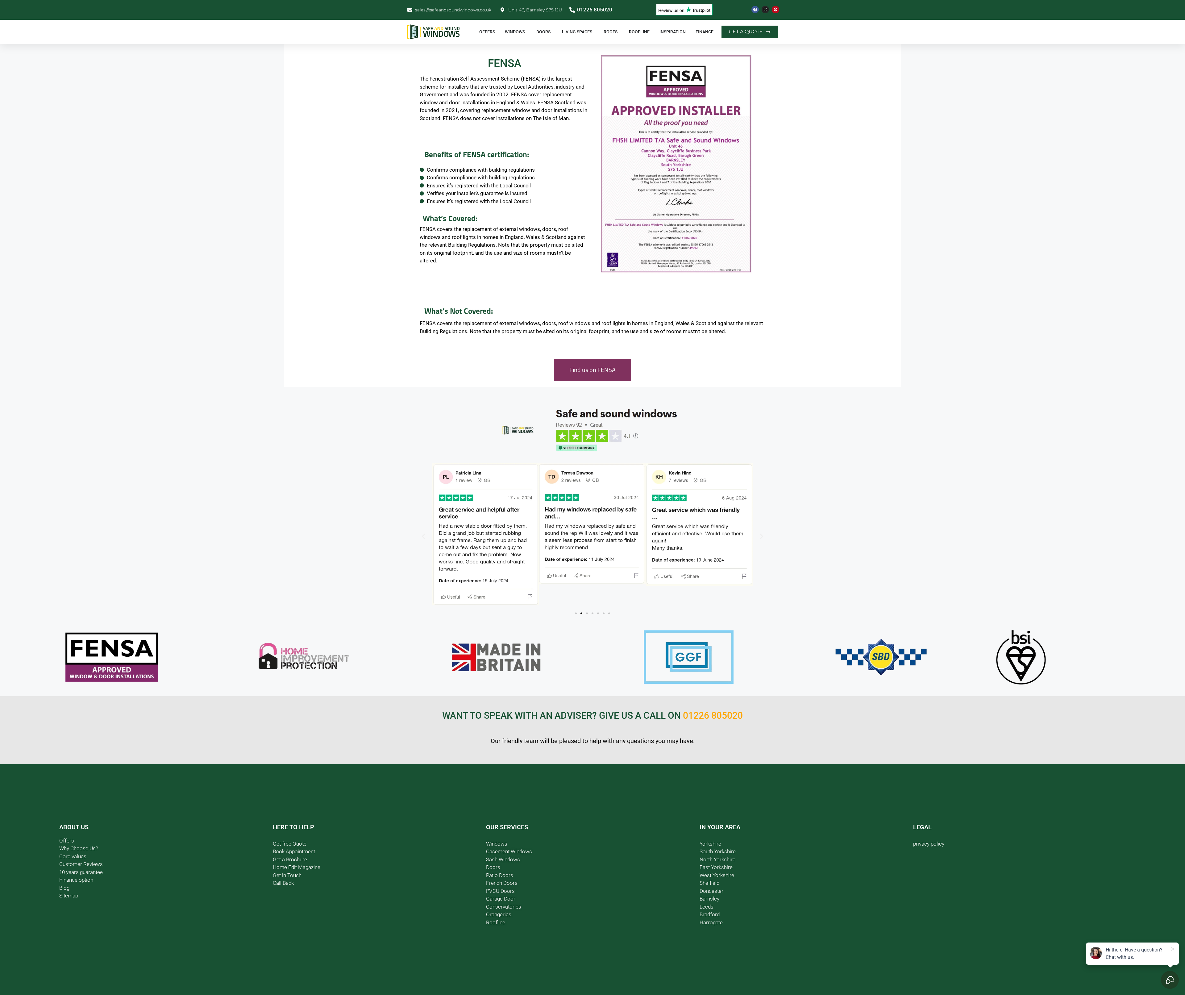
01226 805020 (713, 715)
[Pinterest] (775, 9)
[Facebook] (755, 9)
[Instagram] (765, 9)
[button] (423, 536)
